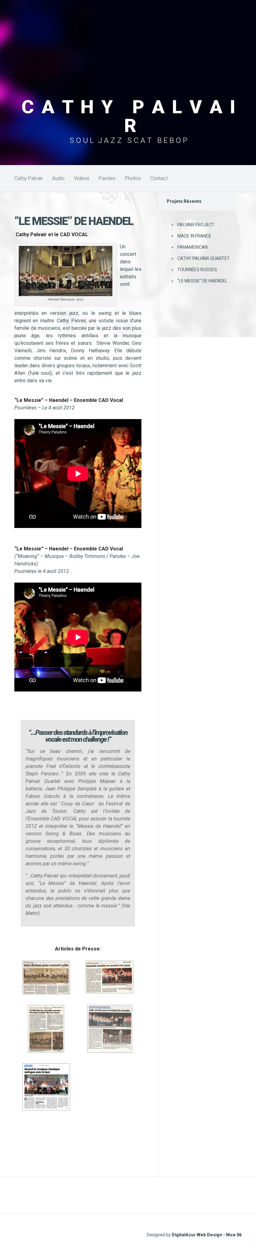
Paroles (107, 178)
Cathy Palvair (28, 178)
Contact (159, 178)
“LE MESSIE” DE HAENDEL (202, 280)
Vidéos (81, 178)
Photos (133, 178)
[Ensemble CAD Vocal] (15, 1121)
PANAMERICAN (192, 247)
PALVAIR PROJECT (195, 224)
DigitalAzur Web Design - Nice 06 (207, 1234)
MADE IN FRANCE (194, 235)
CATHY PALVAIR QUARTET (203, 258)
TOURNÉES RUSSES (197, 269)
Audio (58, 178)
